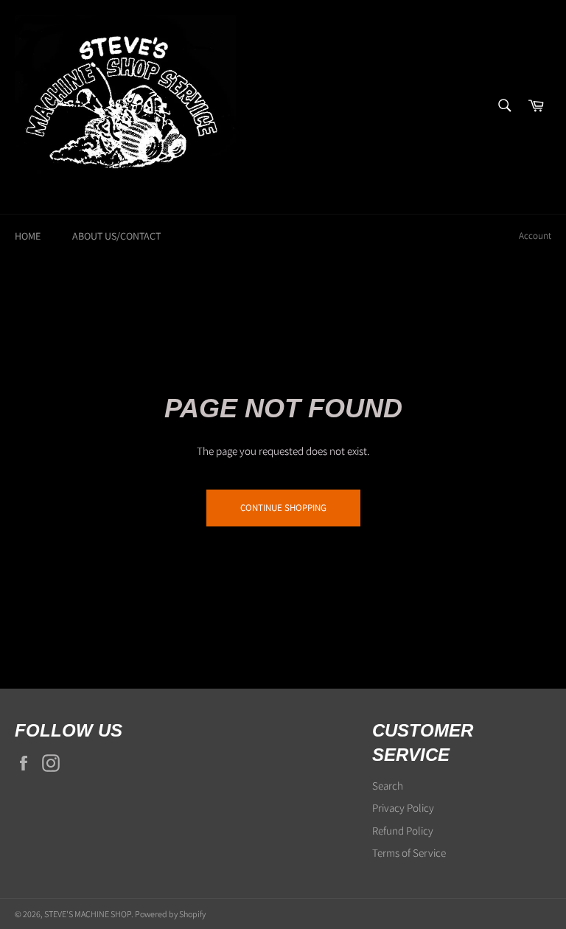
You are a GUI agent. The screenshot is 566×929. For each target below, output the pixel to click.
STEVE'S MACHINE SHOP (87, 913)
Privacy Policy (403, 808)
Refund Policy (402, 831)
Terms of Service (409, 853)
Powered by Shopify (170, 913)
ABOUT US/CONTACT (116, 236)
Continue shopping (283, 507)
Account (535, 235)
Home (28, 236)
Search (387, 786)
